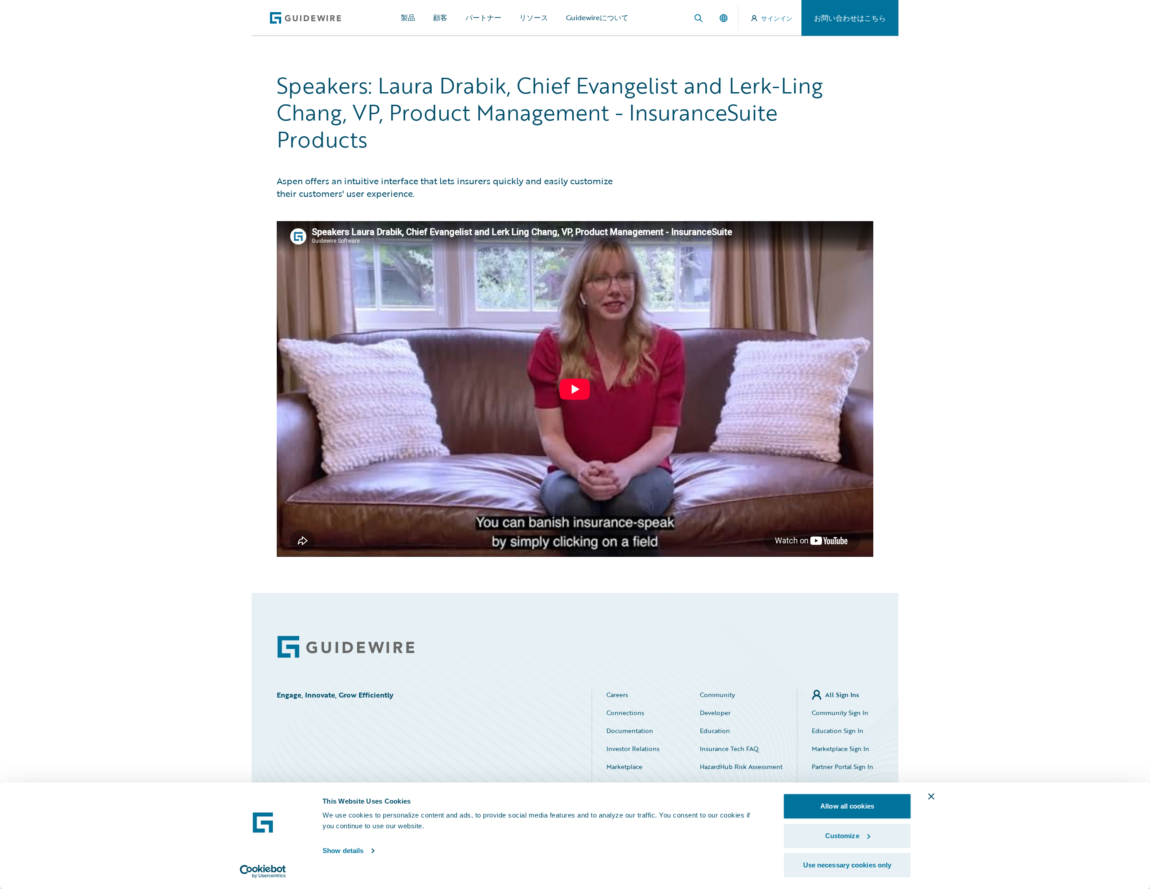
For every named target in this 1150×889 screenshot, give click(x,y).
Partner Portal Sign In (842, 766)
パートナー (483, 17)
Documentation (629, 730)
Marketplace (624, 766)
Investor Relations (632, 748)
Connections (625, 712)
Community (717, 694)
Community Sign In (840, 712)
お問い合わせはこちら (850, 18)
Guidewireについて (597, 17)
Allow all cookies (847, 806)
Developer (715, 712)
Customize (842, 836)
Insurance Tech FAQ (729, 748)
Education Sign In (837, 730)
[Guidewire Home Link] (346, 647)
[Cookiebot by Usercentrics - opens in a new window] (263, 871)
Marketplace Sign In (840, 748)
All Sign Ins (842, 694)
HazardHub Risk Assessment (741, 766)
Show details (343, 850)
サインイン (776, 18)
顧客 (440, 17)
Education (715, 730)
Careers (617, 694)
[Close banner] (931, 796)
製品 (408, 17)
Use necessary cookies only (847, 865)
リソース (533, 17)
